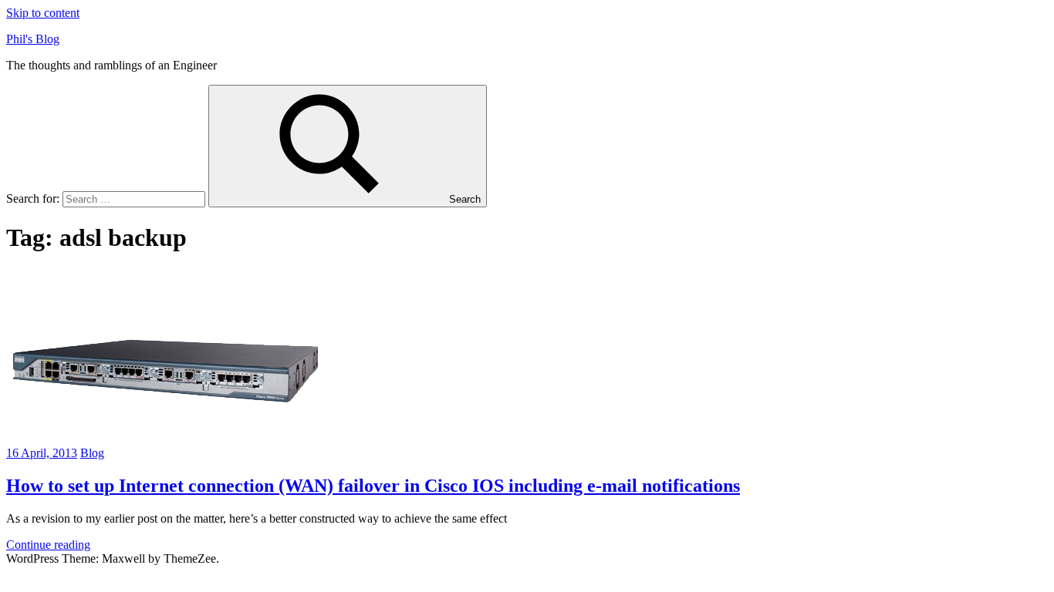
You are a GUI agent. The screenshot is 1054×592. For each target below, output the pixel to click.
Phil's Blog (32, 38)
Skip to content (42, 12)
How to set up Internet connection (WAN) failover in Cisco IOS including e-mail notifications (373, 486)
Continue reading (48, 544)
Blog (92, 452)
